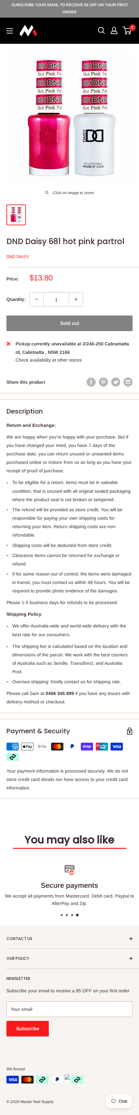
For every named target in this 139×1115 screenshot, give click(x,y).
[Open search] (101, 30)
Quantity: (16, 299)
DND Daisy (17, 256)
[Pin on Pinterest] (103, 382)
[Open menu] (9, 30)
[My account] (114, 30)
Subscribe (27, 1028)
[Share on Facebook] (91, 382)
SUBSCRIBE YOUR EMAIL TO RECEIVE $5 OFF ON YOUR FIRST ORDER (69, 8)
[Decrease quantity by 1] (36, 299)
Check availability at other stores (49, 360)
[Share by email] (128, 382)
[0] (127, 30)
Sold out (69, 323)
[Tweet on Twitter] (115, 382)
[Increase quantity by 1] (76, 299)
